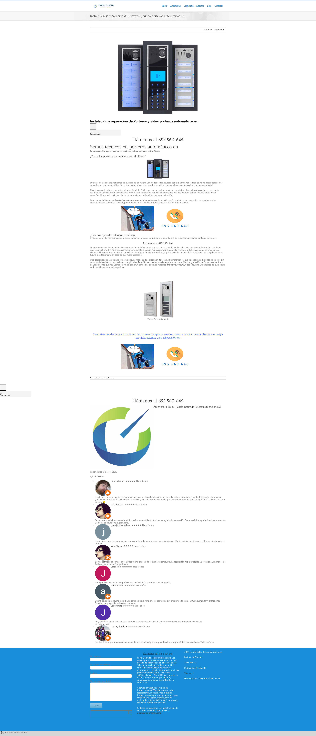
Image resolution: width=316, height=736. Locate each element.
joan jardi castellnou (121, 525)
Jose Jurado (116, 605)
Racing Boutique (119, 626)
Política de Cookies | (193, 657)
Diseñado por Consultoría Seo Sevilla (202, 678)
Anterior (208, 29)
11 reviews (99, 476)
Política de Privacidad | (195, 667)
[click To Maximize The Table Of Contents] (93, 126)
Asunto (93, 673)
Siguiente (219, 29)
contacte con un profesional (138, 334)
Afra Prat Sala (117, 504)
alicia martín (117, 585)
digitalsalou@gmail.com (149, 712)
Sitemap (188, 673)
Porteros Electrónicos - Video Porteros (101, 378)
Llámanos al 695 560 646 (158, 139)
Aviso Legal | (190, 662)
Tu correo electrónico (100, 664)
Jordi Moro (116, 566)
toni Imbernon (118, 481)
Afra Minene (117, 545)
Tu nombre (95, 656)
